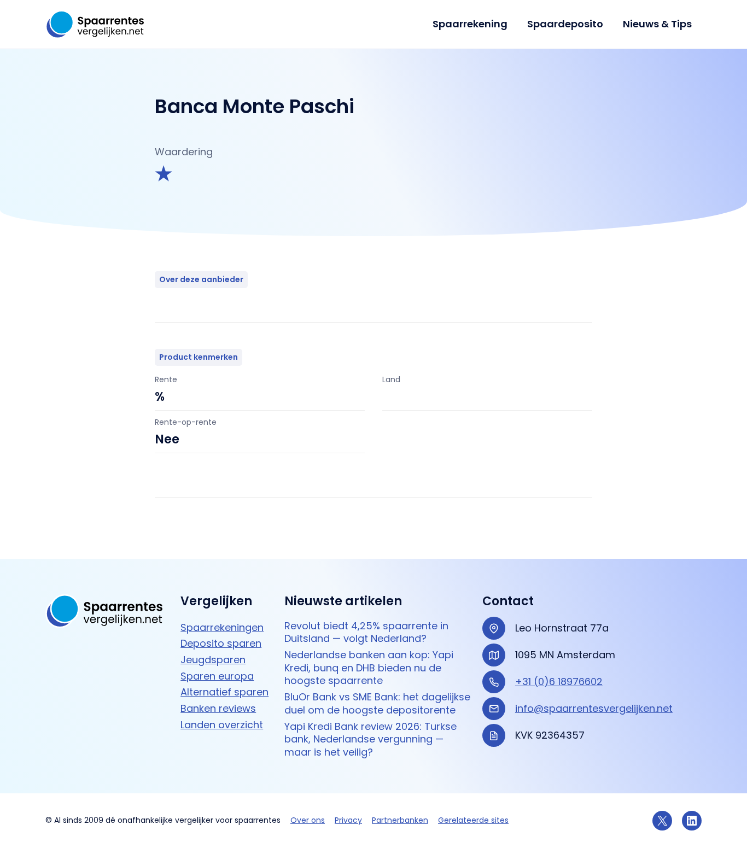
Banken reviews (218, 708)
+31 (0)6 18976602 (559, 681)
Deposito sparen (220, 643)
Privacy (348, 820)
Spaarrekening (470, 24)
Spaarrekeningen (222, 627)
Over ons (307, 820)
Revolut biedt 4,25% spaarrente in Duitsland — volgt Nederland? (366, 632)
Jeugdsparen (213, 659)
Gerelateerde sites (473, 820)
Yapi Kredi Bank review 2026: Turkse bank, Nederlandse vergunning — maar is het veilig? (370, 739)
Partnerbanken (400, 820)
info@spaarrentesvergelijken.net (594, 708)
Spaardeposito (565, 24)
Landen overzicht (221, 725)
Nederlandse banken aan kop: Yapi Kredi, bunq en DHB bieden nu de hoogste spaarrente (368, 667)
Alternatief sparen (224, 692)
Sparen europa (217, 676)
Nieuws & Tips (657, 24)
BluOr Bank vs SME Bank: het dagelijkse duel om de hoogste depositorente (377, 703)
